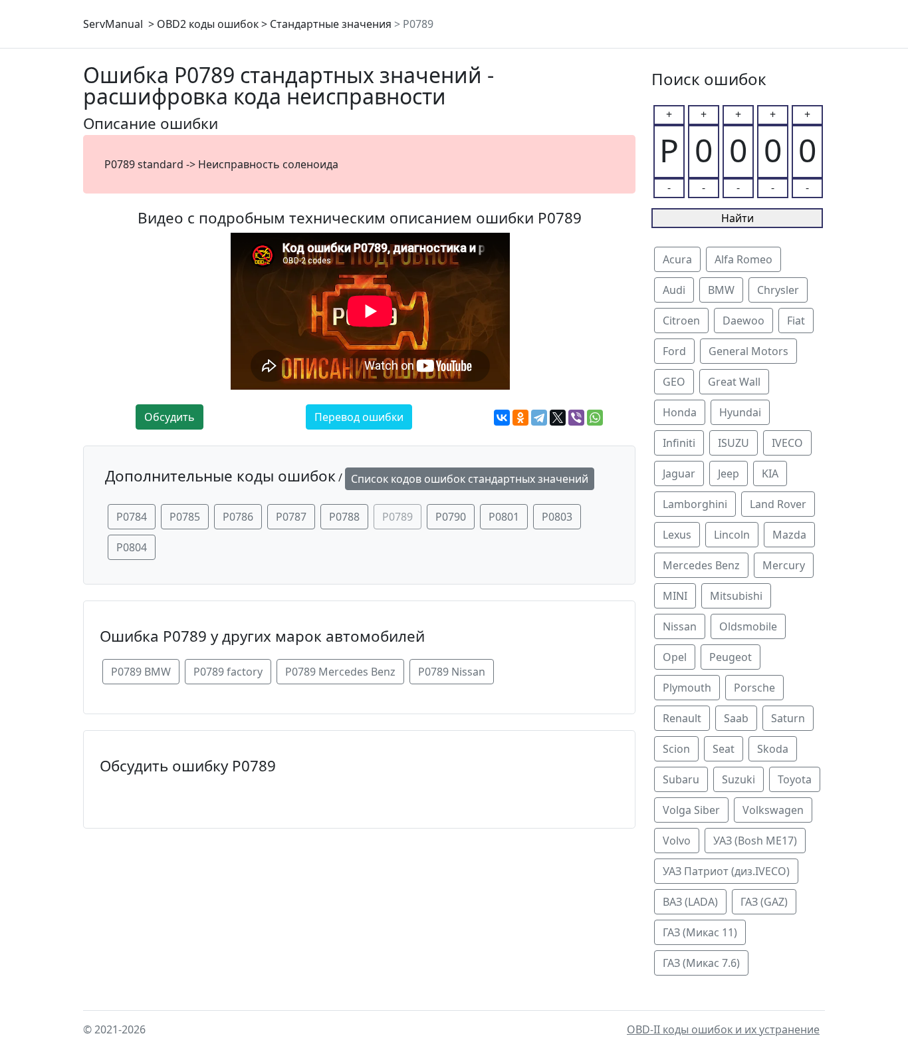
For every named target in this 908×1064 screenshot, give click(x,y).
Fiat (796, 320)
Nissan (680, 626)
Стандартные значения (331, 24)
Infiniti (679, 443)
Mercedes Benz (701, 565)
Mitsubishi (736, 596)
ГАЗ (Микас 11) (700, 932)
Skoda (772, 748)
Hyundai (740, 412)
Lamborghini (695, 504)
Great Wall (734, 381)
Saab (736, 718)
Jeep (728, 473)
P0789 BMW (141, 671)
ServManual (113, 24)
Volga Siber (691, 810)
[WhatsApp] (595, 418)
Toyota (795, 779)
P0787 (291, 516)
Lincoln (732, 534)
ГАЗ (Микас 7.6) (701, 963)
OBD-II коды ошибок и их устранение (723, 1029)
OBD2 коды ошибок (208, 24)
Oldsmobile (748, 626)
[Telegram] (539, 418)
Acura (677, 259)
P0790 (450, 516)
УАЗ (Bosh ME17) (755, 840)
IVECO (787, 443)
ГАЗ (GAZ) (764, 901)
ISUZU (733, 443)
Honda (680, 412)
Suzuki (738, 779)
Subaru (681, 779)
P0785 (185, 516)
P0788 (344, 516)
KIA (770, 473)
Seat (724, 748)
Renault (682, 718)
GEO (674, 381)
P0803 (557, 516)
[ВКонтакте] (502, 418)
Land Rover (778, 504)
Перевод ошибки (358, 417)
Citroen (681, 320)
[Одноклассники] (520, 418)
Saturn (788, 718)
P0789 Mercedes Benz (340, 671)
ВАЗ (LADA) (690, 901)
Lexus (677, 534)
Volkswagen (773, 810)
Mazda (789, 534)
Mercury (783, 565)
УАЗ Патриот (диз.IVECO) (726, 871)
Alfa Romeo (743, 259)
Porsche (754, 687)
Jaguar (679, 473)
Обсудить (169, 417)
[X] (558, 418)
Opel (675, 657)
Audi (674, 290)
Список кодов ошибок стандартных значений (469, 478)
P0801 (504, 516)
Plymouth (687, 687)
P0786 (238, 516)
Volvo (677, 840)
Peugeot (730, 657)
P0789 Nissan (451, 671)
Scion (676, 748)
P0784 (131, 516)
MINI (675, 596)
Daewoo (743, 320)
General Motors (748, 351)
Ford (674, 351)
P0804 (131, 547)
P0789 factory (228, 671)
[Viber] (576, 418)
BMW (721, 290)
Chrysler (778, 290)
